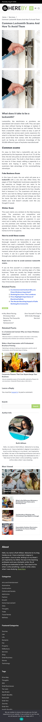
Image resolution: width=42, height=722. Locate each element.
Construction (6, 588)
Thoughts (5, 609)
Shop (3, 655)
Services (5, 308)
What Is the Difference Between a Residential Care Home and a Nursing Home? (27, 502)
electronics (6, 594)
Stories (4, 660)
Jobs (3, 606)
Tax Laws (5, 689)
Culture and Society (8, 591)
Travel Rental (6, 614)
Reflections (6, 649)
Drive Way (5, 677)
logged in (14, 392)
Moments (5, 640)
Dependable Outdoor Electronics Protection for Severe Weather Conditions (26, 528)
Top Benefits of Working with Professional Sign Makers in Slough (27, 515)
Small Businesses (8, 686)
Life (3, 637)
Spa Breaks (6, 692)
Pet (3, 643)
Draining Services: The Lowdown (23, 294)
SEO (3, 683)
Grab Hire (5, 701)
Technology (6, 663)
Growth (4, 600)
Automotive (6, 585)
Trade (4, 612)
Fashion (4, 597)
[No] (40, 716)
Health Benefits (7, 695)
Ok (21, 719)
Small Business (7, 657)
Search (4, 402)
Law (3, 634)
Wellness (5, 617)
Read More (22, 569)
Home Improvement (8, 603)
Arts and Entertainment (10, 582)
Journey (5, 631)
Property (5, 646)
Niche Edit (5, 698)
